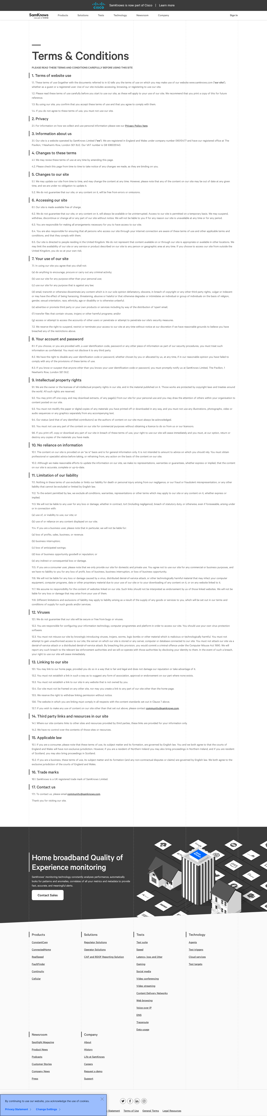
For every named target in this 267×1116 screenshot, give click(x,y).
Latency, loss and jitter (149, 956)
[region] (53, 1105)
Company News (41, 1071)
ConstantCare (40, 942)
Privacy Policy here (136, 125)
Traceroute (142, 1022)
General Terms (150, 1110)
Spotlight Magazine (43, 1042)
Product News (40, 1049)
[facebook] (130, 1101)
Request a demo (93, 1071)
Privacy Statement (109, 1110)
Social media (143, 971)
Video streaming (145, 986)
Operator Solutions (95, 949)
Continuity (38, 971)
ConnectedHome (41, 949)
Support (88, 1078)
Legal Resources (172, 1110)
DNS (138, 1015)
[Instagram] (144, 1101)
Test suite (142, 942)
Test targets (195, 964)
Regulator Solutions (95, 942)
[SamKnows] (133, 1094)
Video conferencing (147, 978)
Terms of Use (131, 1110)
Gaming (140, 964)
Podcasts (37, 1056)
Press (35, 1078)
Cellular (36, 978)
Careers (88, 1064)
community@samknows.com (162, 708)
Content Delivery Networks (152, 993)
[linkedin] (137, 1101)
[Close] (102, 1099)
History (88, 1049)
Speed (139, 949)
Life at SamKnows (94, 1056)
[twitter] (123, 1101)
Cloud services (197, 956)
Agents (193, 942)
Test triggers (196, 949)
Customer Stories (42, 1064)
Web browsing (144, 1000)
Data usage (142, 1029)
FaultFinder (38, 964)
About (87, 1042)
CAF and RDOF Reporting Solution (104, 956)
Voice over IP (144, 1007)
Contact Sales (48, 895)
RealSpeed (38, 956)
